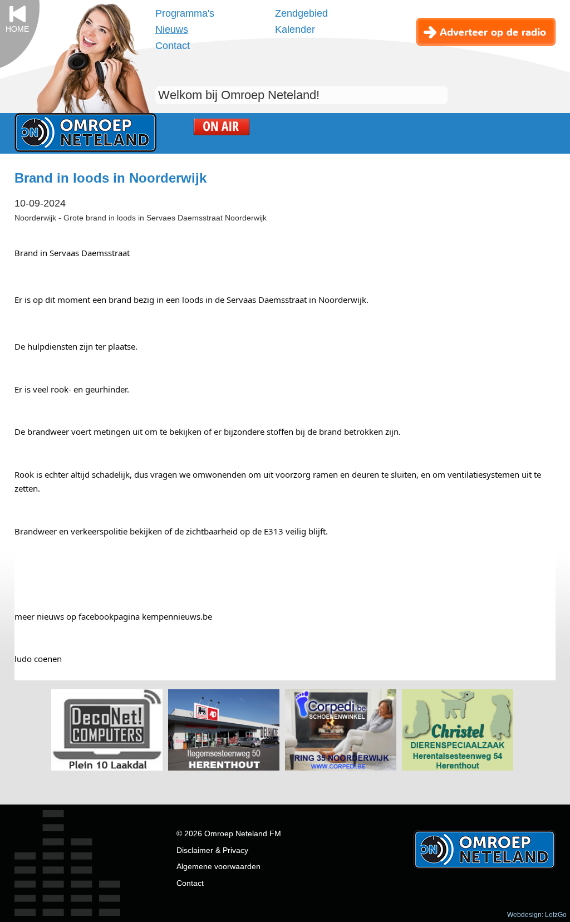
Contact (172, 45)
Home (17, 29)
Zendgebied (301, 13)
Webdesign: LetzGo (537, 914)
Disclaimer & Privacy (212, 850)
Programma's (184, 13)
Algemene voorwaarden (218, 866)
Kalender (295, 29)
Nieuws (171, 29)
